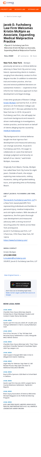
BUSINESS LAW (20, 9)
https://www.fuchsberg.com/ (15, 240)
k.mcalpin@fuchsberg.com (15, 258)
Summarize (24, 56)
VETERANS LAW (33, 9)
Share (35, 56)
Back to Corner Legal (14, 16)
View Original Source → (12, 275)
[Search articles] (38, 3)
